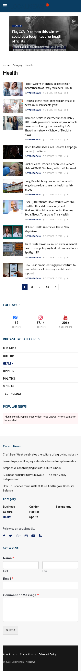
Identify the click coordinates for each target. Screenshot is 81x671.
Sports (8, 386)
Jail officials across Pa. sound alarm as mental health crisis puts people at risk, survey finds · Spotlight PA (51, 248)
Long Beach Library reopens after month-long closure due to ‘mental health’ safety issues (49, 185)
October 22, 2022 (41, 47)
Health (17, 26)
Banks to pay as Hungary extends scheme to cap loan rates (39, 461)
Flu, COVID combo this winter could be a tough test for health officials (37, 36)
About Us (8, 654)
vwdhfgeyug (21, 47)
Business (9, 348)
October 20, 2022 (53, 219)
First (5, 571)
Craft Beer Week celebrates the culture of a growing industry (40, 454)
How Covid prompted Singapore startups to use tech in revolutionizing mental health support (50, 269)
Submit (10, 630)
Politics (9, 378)
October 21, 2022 (53, 110)
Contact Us (26, 654)
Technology (12, 393)
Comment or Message (21, 595)
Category (17, 65)
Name (8, 558)
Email (8, 579)
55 (47, 286)
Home (6, 65)
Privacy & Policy (47, 654)
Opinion (8, 371)
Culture (9, 356)
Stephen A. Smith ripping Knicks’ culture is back (32, 468)
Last (44, 571)
